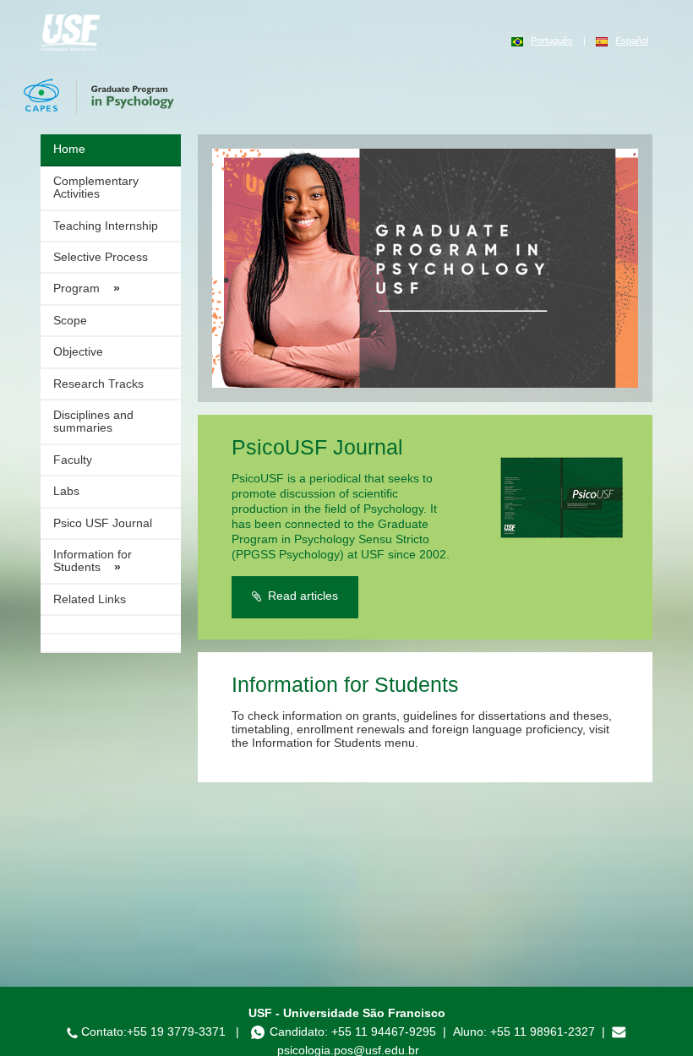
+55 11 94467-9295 (383, 1031)
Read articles (299, 595)
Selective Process (100, 257)
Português (552, 40)
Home (69, 148)
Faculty (72, 459)
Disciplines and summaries (93, 421)
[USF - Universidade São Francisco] (70, 31)
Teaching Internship (105, 225)
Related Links (89, 599)
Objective (78, 351)
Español (631, 40)
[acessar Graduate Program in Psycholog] (425, 268)
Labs (66, 491)
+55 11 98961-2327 (544, 1031)
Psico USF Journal (102, 523)
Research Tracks (98, 383)
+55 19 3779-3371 (176, 1031)
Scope (70, 320)
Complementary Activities (96, 187)
